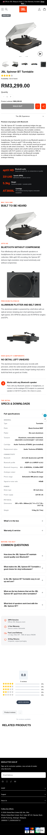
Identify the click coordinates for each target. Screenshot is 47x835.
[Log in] (39, 9)
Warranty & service (12, 530)
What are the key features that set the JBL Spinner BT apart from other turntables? (21, 592)
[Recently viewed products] (45, 415)
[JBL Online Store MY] (23, 9)
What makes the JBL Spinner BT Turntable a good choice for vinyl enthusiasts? (22, 568)
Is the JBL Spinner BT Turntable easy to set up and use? (22, 580)
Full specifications (12, 414)
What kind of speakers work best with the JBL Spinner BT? (21, 605)
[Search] (6, 9)
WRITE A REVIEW (23, 702)
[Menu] (2, 9)
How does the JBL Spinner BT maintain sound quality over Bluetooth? (20, 555)
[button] (44, 9)
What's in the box (11, 521)
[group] (5, 64)
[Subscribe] (42, 775)
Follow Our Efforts (7, 809)
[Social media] (45, 419)
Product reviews (9, 712)
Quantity (4, 92)
